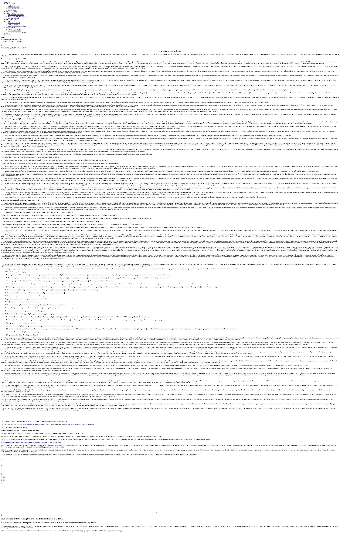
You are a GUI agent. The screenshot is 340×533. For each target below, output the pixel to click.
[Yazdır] (11, 41)
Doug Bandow (11, 439)
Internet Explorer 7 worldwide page (113, 530)
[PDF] (5, 41)
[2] (2, 424)
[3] (2, 427)
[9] (308, 344)
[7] (2, 439)
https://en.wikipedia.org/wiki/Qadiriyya (17, 427)
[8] (2, 445)
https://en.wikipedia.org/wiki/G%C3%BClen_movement (78, 424)
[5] (2, 433)
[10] (2, 454)
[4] (21, 175)
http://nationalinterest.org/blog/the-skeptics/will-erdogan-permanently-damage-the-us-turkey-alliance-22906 (31, 442)
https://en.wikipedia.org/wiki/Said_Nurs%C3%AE (35, 424)
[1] (2, 421)
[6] (213, 185)
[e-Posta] (19, 41)
